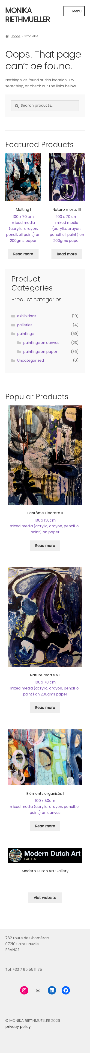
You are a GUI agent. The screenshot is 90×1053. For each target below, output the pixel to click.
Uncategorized (30, 360)
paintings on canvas (41, 342)
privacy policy (18, 1026)
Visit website (45, 897)
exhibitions (26, 316)
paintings (25, 333)
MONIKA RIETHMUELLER (27, 14)
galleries (24, 325)
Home (15, 36)
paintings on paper (40, 351)
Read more (23, 254)
